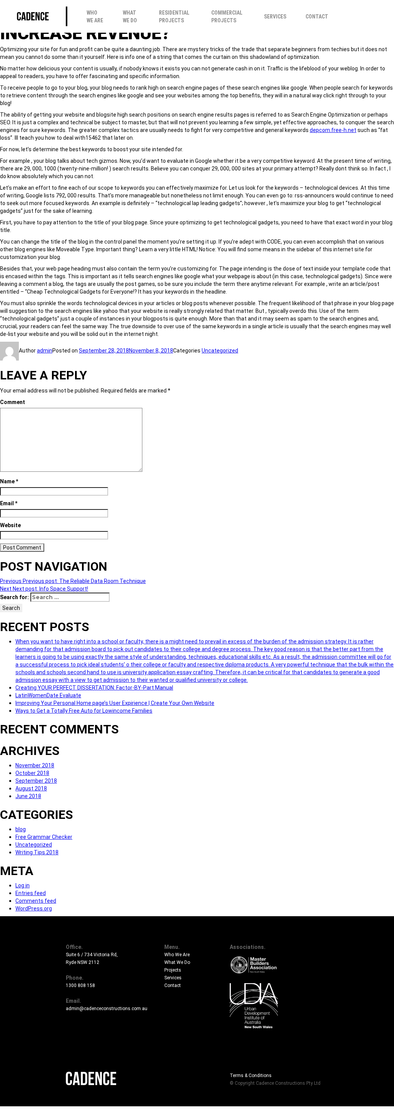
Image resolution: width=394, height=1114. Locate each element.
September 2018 (36, 781)
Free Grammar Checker (43, 837)
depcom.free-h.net (333, 130)
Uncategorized (220, 350)
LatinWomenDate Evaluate (48, 695)
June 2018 (28, 796)
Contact (317, 16)
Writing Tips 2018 (36, 852)
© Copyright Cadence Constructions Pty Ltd (275, 1083)
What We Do (130, 16)
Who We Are (95, 16)
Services (275, 16)
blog (20, 829)
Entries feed (30, 893)
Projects (172, 970)
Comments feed (35, 901)
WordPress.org (33, 908)
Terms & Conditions (251, 1075)
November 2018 (34, 765)
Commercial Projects (226, 16)
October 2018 (32, 773)
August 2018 (31, 788)
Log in (22, 885)
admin (44, 350)
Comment (12, 402)
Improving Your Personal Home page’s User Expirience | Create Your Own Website (114, 703)
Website (10, 525)
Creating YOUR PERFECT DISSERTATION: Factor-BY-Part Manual (94, 688)
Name (9, 481)
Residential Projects (174, 16)
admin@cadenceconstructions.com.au (106, 1008)
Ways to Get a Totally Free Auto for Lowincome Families (83, 711)
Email (8, 503)
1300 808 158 (80, 985)
